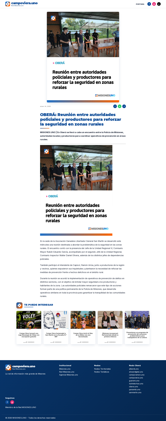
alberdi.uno (134, 369)
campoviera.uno (136, 378)
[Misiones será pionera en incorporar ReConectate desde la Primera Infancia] (110, 327)
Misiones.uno (64, 369)
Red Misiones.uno (66, 372)
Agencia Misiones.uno (68, 375)
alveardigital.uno (136, 372)
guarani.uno (134, 381)
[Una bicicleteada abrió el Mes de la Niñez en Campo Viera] (83, 327)
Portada (140, 4)
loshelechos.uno (136, 383)
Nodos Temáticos (101, 372)
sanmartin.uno (135, 392)
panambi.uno (134, 389)
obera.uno (133, 386)
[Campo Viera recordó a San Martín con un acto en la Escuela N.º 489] (55, 327)
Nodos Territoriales (102, 369)
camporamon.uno (136, 375)
